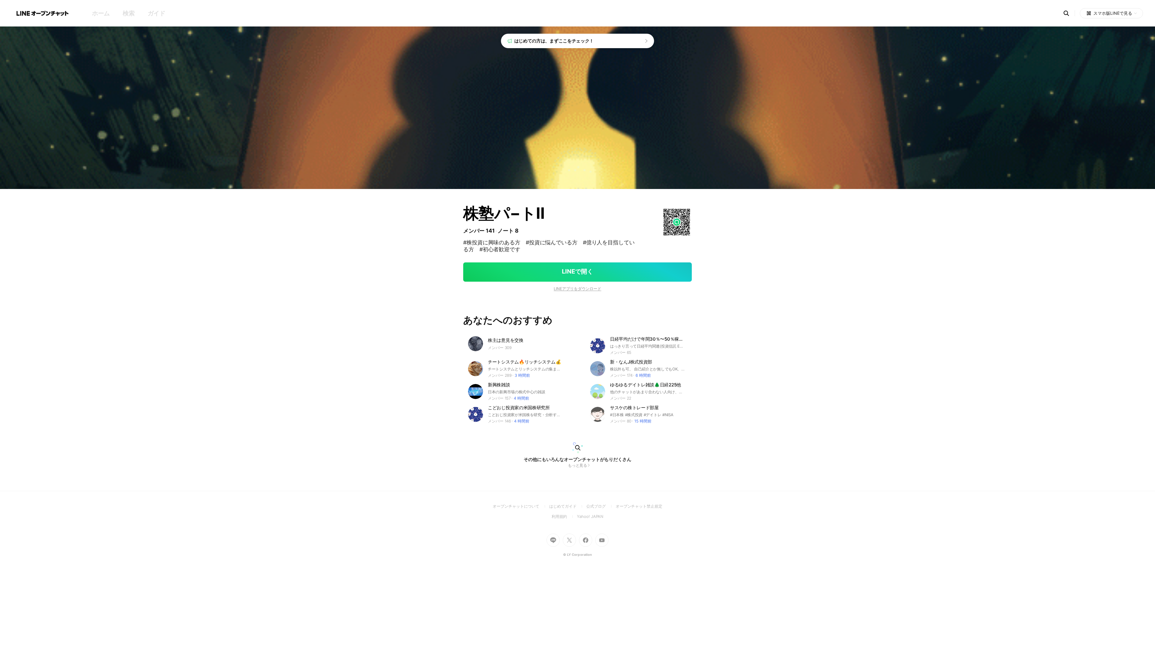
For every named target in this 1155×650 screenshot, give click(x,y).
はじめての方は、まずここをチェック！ (554, 41)
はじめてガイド (567, 506)
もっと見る (577, 465)
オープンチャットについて (521, 506)
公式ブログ (600, 506)
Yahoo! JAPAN (590, 516)
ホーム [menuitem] (101, 13)
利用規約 (564, 516)
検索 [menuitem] (128, 13)
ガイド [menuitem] (156, 13)
